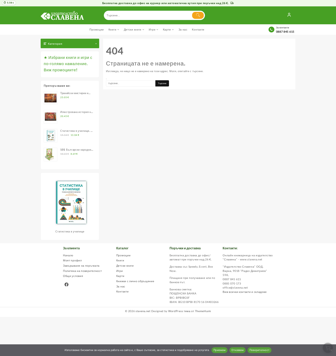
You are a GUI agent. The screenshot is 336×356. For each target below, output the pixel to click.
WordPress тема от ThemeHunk (189, 311)
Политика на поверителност (82, 270)
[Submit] (198, 15)
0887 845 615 (285, 31)
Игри (119, 270)
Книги (120, 260)
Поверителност (259, 350)
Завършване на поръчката (81, 265)
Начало (68, 255)
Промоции (123, 255)
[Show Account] (289, 15)
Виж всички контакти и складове (245, 291)
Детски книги (125, 265)
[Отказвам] (331, 350)
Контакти (122, 291)
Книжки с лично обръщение (135, 281)
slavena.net (143, 311)
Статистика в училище (69, 231)
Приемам (220, 350)
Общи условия (73, 275)
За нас (120, 286)
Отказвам (237, 350)
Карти (120, 275)
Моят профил (72, 260)
